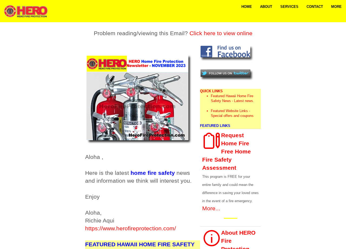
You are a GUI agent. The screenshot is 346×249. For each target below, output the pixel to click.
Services (289, 7)
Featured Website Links (229, 111)
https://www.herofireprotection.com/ (130, 228)
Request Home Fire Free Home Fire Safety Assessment (226, 151)
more (336, 7)
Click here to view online (220, 33)
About (266, 7)
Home (246, 7)
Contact (315, 7)
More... (211, 208)
